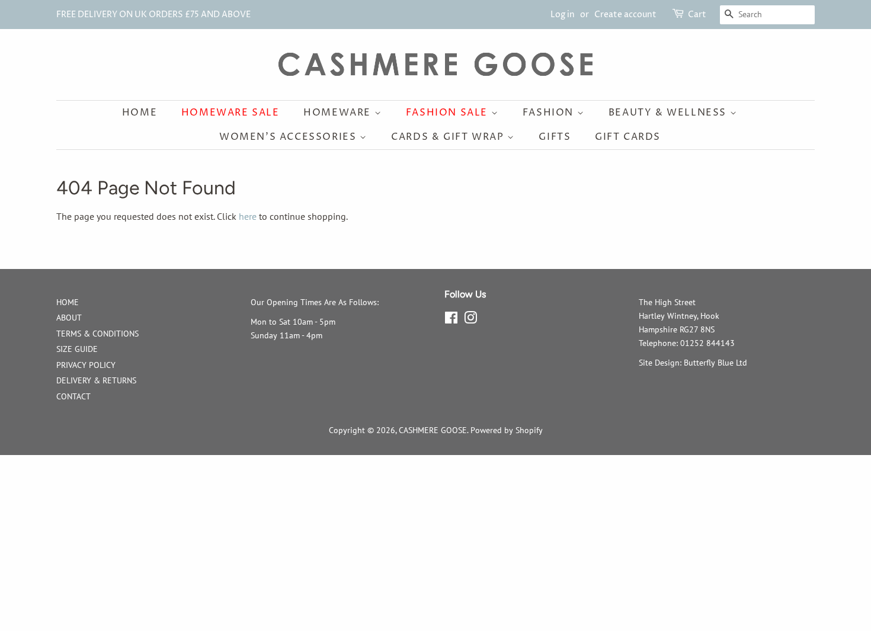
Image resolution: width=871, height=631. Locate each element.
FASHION (550, 112)
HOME (67, 302)
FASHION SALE (448, 112)
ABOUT (69, 317)
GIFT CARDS (628, 136)
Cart (697, 14)
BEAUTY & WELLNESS (669, 112)
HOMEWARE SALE (230, 112)
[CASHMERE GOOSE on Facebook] (451, 320)
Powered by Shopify (506, 430)
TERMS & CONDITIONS (97, 333)
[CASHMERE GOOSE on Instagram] (470, 320)
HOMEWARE (338, 112)
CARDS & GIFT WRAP (449, 136)
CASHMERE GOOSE (433, 430)
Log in (562, 14)
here (248, 216)
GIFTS (555, 136)
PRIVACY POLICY (86, 365)
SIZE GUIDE (77, 349)
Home (139, 112)
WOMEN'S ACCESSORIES (289, 136)
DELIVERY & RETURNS (96, 380)
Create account (625, 14)
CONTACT (73, 396)
